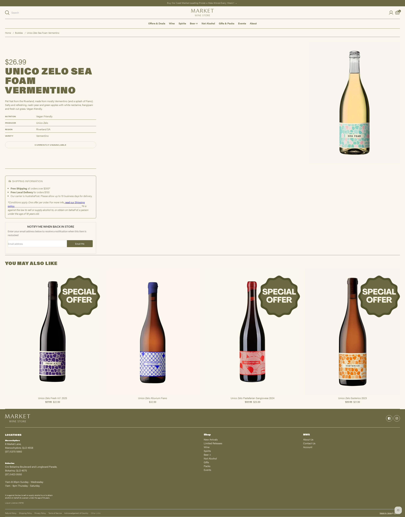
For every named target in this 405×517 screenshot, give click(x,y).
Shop (207, 434)
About (253, 23)
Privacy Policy (40, 513)
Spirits (182, 23)
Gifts (206, 462)
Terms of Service (55, 513)
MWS (306, 434)
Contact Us (309, 443)
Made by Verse (386, 513)
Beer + (194, 23)
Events (242, 23)
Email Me (79, 243)
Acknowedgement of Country (76, 513)
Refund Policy (10, 513)
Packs (207, 466)
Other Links (95, 513)
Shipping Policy (25, 513)
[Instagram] (397, 418)
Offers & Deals (156, 23)
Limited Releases (213, 443)
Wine (172, 23)
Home (8, 32)
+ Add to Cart (52, 394)
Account (307, 447)
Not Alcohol (208, 23)
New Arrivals (211, 439)
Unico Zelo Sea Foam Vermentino (43, 32)
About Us (308, 439)
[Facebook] (389, 418)
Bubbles (19, 32)
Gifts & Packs (226, 23)
